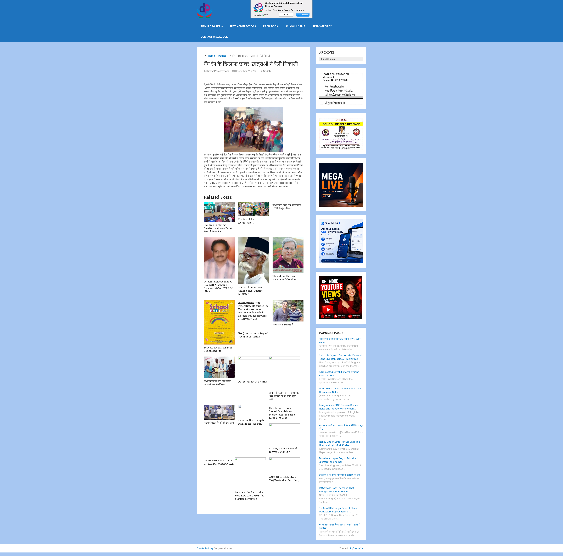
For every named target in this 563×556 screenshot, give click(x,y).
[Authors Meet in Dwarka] (253, 368)
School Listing (295, 26)
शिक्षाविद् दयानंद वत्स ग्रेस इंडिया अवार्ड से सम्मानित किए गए (217, 382)
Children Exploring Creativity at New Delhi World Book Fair (218, 228)
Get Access (303, 14)
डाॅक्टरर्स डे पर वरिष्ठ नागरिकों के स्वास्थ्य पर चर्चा (339, 475)
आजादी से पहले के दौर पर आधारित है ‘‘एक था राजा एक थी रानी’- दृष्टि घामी (284, 396)
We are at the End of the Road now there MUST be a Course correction (249, 495)
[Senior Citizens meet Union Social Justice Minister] (253, 260)
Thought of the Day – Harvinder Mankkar (285, 277)
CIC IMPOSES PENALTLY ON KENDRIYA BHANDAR (219, 462)
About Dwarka (210, 26)
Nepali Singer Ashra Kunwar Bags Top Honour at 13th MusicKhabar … (339, 443)
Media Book (270, 26)
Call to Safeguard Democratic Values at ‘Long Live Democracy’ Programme (340, 357)
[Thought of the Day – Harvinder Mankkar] (288, 255)
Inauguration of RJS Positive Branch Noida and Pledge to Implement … (338, 407)
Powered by (257, 15)
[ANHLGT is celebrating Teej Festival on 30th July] (284, 465)
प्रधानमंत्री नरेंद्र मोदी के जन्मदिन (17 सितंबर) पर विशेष (287, 206)
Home (211, 55)
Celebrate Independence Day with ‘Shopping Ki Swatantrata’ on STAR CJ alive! (218, 286)
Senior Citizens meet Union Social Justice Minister (250, 291)
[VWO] (265, 15)
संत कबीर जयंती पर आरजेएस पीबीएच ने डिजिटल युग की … (341, 427)
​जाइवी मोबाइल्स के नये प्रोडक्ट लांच (219, 422)
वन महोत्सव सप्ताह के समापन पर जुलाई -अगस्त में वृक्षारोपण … (339, 526)
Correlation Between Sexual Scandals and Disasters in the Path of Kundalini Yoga (282, 412)
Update (222, 55)
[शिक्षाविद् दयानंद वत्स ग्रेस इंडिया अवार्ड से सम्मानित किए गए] (219, 367)
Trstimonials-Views (243, 26)
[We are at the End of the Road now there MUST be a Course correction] (250, 473)
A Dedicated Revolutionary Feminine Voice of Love (339, 374)
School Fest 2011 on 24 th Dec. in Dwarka (218, 349)
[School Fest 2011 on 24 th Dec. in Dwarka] (219, 322)
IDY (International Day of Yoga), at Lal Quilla (253, 335)
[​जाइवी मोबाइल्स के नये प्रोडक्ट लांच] (219, 412)
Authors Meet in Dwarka (252, 381)
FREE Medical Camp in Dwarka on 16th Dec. (251, 422)
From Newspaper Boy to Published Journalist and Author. (338, 460)
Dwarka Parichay (205, 548)
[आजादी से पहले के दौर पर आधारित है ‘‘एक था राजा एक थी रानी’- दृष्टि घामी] (284, 373)
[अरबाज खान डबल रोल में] (288, 311)
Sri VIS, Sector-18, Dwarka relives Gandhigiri (284, 450)
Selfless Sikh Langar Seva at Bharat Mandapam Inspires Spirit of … (338, 510)
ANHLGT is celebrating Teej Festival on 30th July (284, 478)
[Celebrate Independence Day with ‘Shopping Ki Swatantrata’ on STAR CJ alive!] (219, 258)
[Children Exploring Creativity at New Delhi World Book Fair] (219, 212)
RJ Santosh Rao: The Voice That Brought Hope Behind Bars (336, 490)
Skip (286, 14)
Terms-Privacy (322, 26)
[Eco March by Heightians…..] (253, 209)
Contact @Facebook (214, 36)
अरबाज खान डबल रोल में (283, 324)
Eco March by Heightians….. (246, 221)
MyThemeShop (357, 548)
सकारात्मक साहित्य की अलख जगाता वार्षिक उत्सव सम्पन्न (340, 340)
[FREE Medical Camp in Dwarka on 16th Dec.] (253, 411)
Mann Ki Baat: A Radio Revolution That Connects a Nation (340, 390)
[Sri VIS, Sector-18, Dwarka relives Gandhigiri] (284, 434)
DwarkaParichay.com (217, 71)
